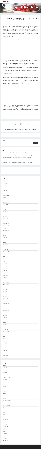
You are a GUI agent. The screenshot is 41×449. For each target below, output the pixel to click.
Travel (4, 435)
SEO (4, 421)
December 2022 (6, 279)
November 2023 (6, 254)
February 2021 (5, 326)
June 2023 (5, 265)
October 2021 (5, 308)
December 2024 (6, 223)
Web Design (5, 438)
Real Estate (5, 419)
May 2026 (5, 188)
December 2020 (6, 331)
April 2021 (5, 322)
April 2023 (5, 270)
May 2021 (5, 319)
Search (4, 140)
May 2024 (5, 239)
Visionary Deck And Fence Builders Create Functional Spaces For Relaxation (17, 157)
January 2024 (5, 249)
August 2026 (5, 181)
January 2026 (5, 192)
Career (4, 374)
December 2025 (6, 195)
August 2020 (5, 341)
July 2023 (5, 263)
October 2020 (5, 336)
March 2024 (5, 244)
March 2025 (5, 216)
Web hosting (5, 440)
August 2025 (5, 204)
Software (5, 428)
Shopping (5, 424)
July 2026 (5, 183)
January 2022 (5, 301)
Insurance (5, 402)
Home (4, 398)
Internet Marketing (7, 405)
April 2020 (5, 350)
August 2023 (5, 261)
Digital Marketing (6, 377)
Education (5, 379)
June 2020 (5, 345)
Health (5, 117)
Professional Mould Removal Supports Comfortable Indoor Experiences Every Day (18, 155)
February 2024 (5, 247)
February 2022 (5, 298)
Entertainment (6, 381)
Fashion (4, 384)
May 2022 (5, 291)
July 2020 (5, 343)
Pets (4, 417)
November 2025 (6, 197)
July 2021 (5, 315)
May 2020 (5, 348)
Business (5, 372)
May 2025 (5, 211)
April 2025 (5, 214)
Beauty (4, 370)
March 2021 (5, 324)
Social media (5, 426)
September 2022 (6, 284)
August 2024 (5, 232)
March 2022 (5, 296)
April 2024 (5, 242)
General (4, 393)
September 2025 (6, 202)
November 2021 (6, 305)
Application (5, 365)
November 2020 (6, 334)
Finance (4, 386)
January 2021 (5, 329)
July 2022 (5, 289)
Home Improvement (7, 400)
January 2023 (5, 277)
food (4, 388)
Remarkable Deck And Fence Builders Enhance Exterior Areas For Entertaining (17, 162)
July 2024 (5, 235)
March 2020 (5, 352)
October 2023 (5, 256)
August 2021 (5, 312)
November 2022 (6, 282)
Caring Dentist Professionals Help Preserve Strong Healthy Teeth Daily (16, 152)
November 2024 (6, 225)
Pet (4, 414)
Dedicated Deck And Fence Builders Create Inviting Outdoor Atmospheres (16, 159)
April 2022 (5, 294)
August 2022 (5, 286)
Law (4, 407)
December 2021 (6, 303)
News (4, 412)
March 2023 (5, 272)
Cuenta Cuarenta (6, 1)
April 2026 (5, 190)
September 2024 (6, 230)
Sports (4, 431)
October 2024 (5, 228)
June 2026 (5, 185)
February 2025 (5, 218)
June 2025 (5, 209)
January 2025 (5, 221)
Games (4, 391)
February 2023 (5, 275)
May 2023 (5, 268)
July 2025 (5, 207)
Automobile (5, 367)
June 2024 (5, 237)
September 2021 (6, 310)
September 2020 (6, 338)
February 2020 (5, 355)
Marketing (5, 410)
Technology (5, 433)
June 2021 (5, 317)
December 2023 (6, 251)
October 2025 (5, 199)
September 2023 (6, 258)
